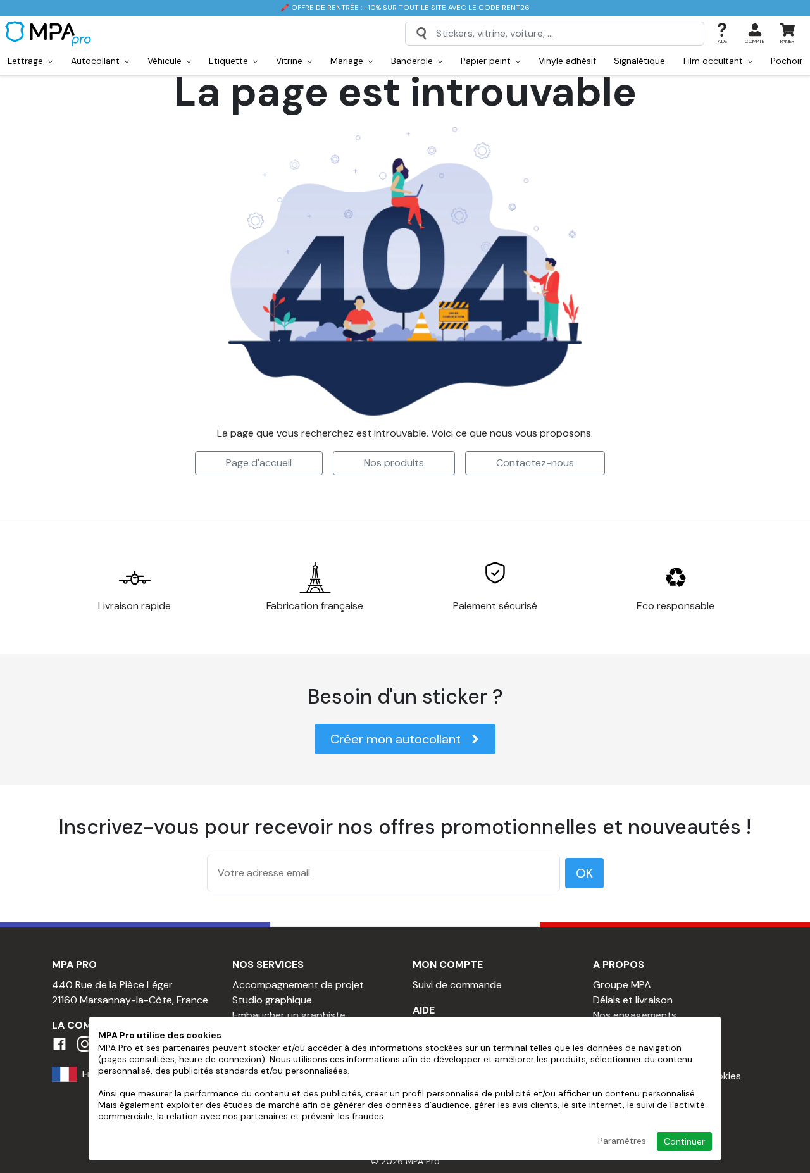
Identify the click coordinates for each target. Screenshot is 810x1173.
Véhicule (165, 60)
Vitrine (290, 60)
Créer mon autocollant (395, 739)
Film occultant (714, 60)
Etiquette (230, 60)
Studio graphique (272, 1000)
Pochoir (786, 60)
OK (584, 873)
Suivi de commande (457, 984)
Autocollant (96, 60)
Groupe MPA (622, 984)
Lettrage (27, 60)
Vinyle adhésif (567, 60)
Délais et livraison (633, 1000)
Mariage (348, 60)
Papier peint (487, 60)
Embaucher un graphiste (289, 1015)
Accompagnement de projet (298, 984)
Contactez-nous (535, 462)
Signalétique (639, 60)
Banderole (413, 60)
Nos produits (394, 462)
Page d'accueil (259, 462)
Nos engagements (634, 1015)
